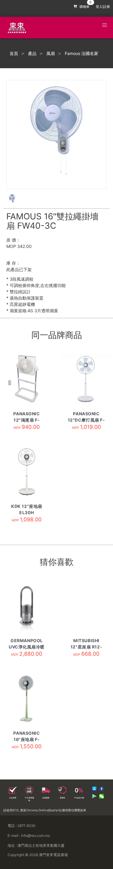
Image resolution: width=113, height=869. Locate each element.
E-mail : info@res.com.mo (29, 835)
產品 (32, 53)
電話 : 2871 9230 (22, 825)
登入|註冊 (103, 7)
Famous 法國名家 (81, 53)
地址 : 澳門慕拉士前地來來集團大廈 (36, 845)
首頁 (14, 53)
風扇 (50, 53)
